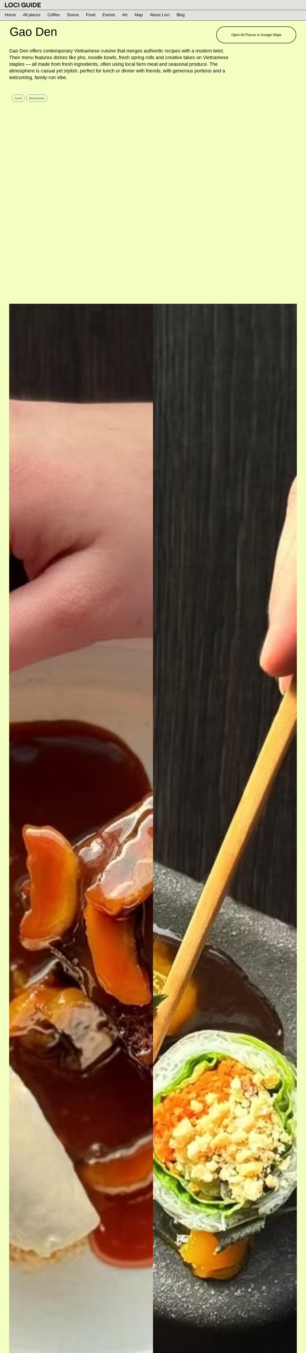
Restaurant (37, 98)
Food (18, 98)
